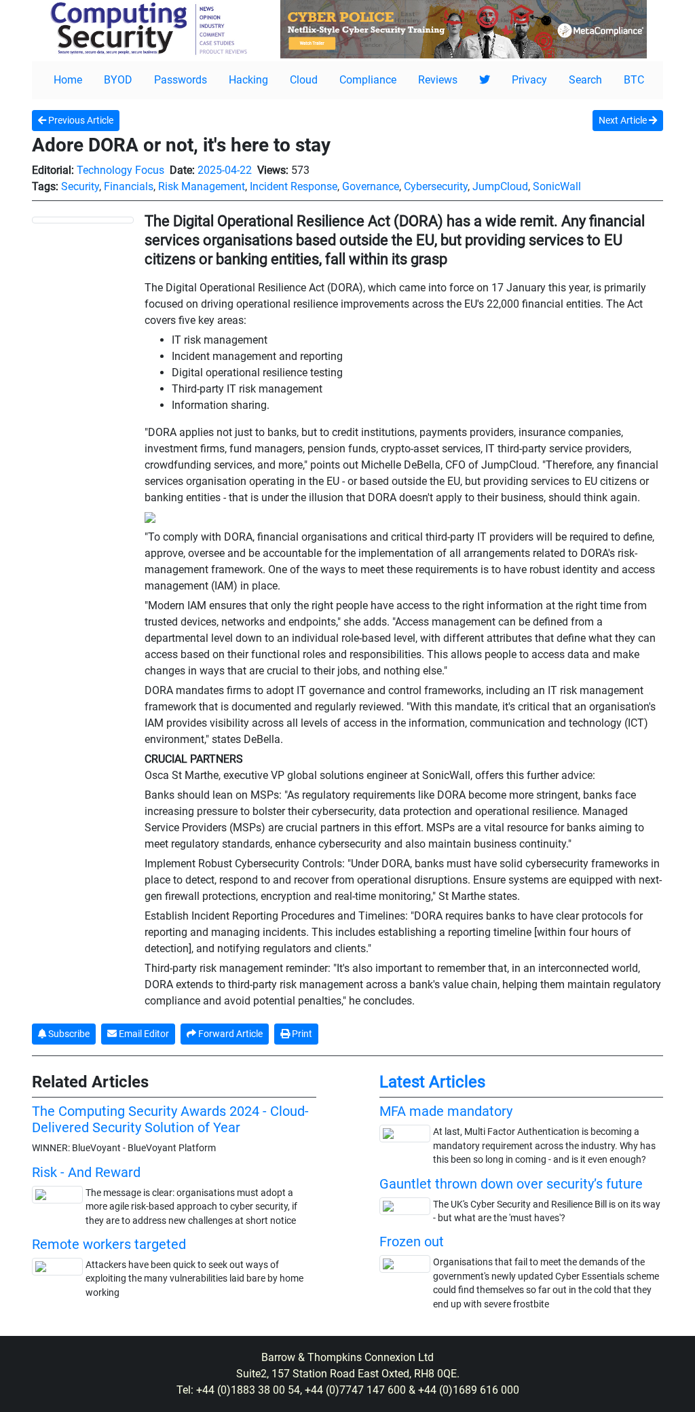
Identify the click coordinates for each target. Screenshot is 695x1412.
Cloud (304, 79)
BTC (634, 79)
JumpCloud (500, 186)
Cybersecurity (436, 186)
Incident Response (293, 186)
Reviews (437, 79)
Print (301, 1033)
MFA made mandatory (445, 1111)
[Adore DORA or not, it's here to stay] (83, 219)
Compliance (367, 79)
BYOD (118, 79)
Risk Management (201, 186)
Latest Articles (432, 1081)
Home (68, 79)
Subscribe (68, 1033)
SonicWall (557, 186)
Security (80, 186)
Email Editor (143, 1033)
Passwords (180, 79)
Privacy (529, 79)
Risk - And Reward (86, 1172)
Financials (128, 186)
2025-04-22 (225, 170)
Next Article (624, 120)
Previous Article (79, 120)
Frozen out (411, 1241)
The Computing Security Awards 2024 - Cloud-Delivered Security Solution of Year (170, 1119)
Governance (370, 186)
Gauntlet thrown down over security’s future (511, 1184)
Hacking (248, 79)
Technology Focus (120, 170)
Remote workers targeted (109, 1244)
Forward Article (229, 1033)
